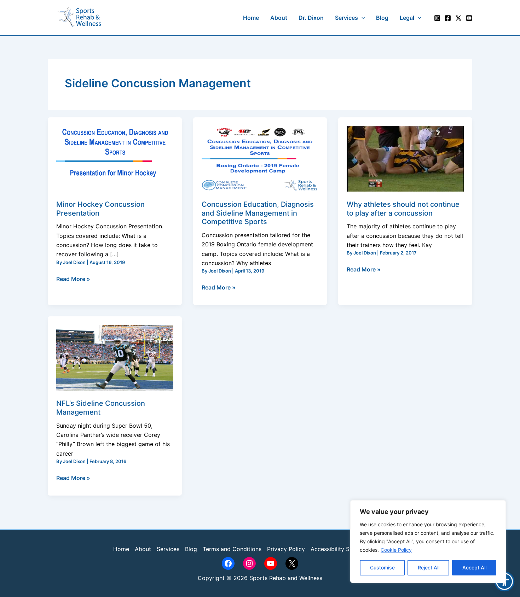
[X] (458, 18)
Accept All (474, 567)
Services (168, 548)
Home (121, 548)
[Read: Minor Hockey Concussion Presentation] (114, 158)
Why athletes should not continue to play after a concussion (403, 208)
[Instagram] (437, 18)
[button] (361, 17)
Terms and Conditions (232, 548)
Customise (382, 567)
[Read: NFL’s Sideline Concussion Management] (114, 357)
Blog (191, 548)
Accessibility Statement (342, 548)
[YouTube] (469, 18)
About (143, 548)
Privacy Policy (286, 548)
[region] (428, 541)
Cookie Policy (396, 550)
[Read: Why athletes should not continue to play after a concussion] (405, 158)
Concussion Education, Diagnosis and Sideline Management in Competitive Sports (258, 213)
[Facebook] (448, 18)
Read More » (73, 278)
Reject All (428, 567)
